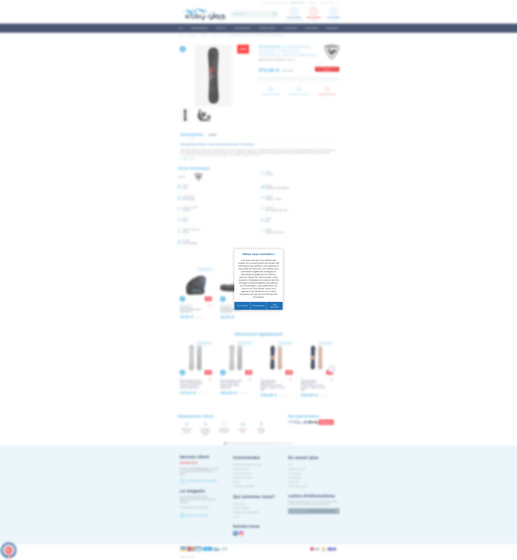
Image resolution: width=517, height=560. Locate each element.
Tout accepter (274, 305)
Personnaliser (258, 305)
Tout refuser (242, 305)
